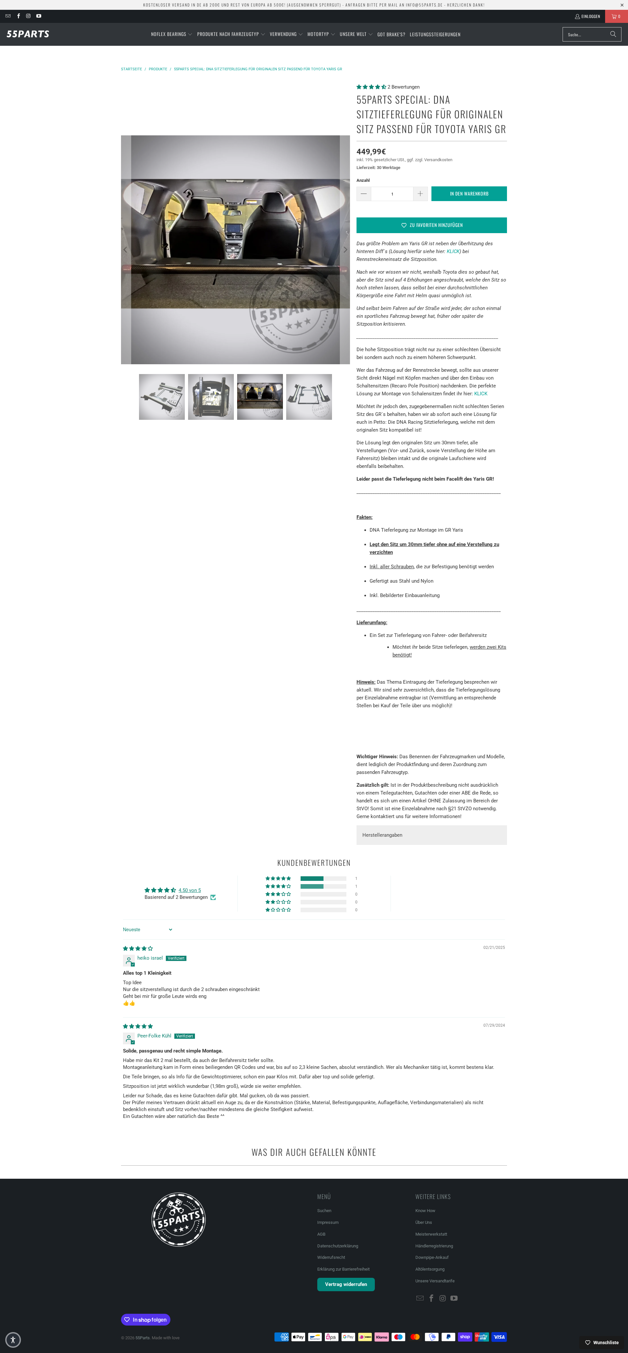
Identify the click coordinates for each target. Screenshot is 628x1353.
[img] (138, 948)
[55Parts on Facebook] (18, 16)
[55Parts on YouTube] (38, 16)
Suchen (324, 1210)
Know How (425, 1210)
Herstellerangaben (382, 835)
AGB (321, 1234)
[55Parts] (28, 34)
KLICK (453, 251)
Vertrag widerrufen (346, 1284)
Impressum (328, 1222)
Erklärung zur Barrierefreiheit (343, 1269)
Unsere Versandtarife (435, 1280)
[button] (172, 34)
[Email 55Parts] (7, 16)
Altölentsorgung (430, 1269)
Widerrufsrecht (331, 1257)
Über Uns (423, 1222)
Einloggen (591, 16)
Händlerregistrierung (434, 1245)
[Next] (345, 249)
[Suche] (613, 34)
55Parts (142, 1337)
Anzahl (363, 180)
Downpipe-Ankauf (432, 1257)
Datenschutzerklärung (337, 1245)
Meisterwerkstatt (431, 1234)
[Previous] (126, 249)
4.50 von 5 (190, 890)
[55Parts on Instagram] (28, 16)
